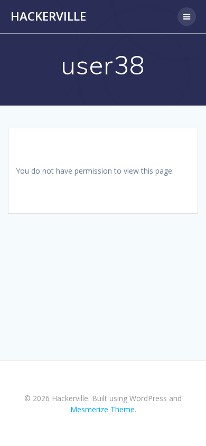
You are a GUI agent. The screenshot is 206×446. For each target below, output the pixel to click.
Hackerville (48, 16)
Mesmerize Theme (102, 409)
